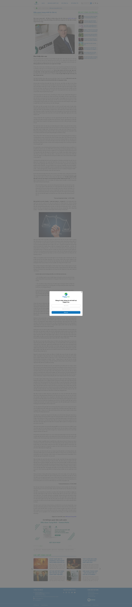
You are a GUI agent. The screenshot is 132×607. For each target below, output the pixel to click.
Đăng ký (66, 312)
